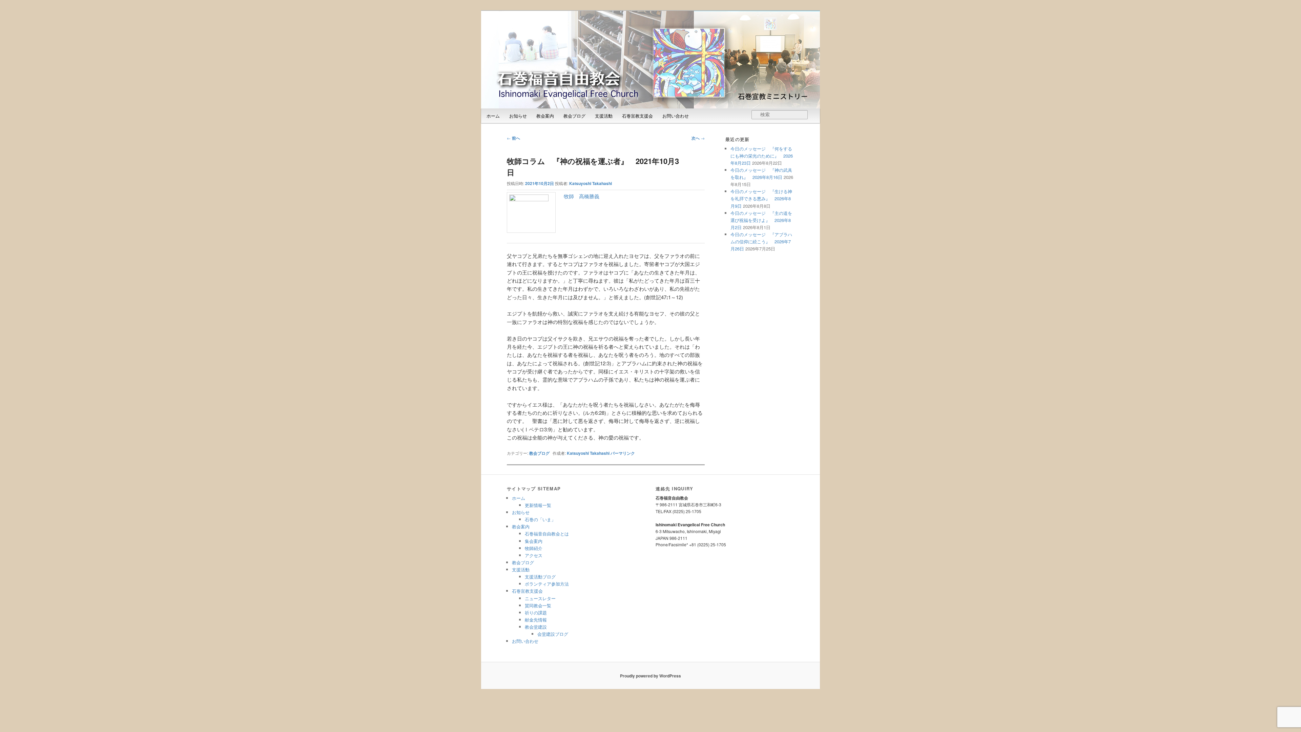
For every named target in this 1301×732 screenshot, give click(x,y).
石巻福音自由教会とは (547, 533)
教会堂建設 (536, 627)
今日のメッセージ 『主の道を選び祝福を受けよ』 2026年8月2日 (761, 220)
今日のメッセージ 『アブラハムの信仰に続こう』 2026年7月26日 (761, 241)
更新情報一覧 (538, 505)
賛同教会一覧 (538, 605)
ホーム (493, 116)
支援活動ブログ (540, 576)
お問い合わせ (675, 116)
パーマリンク (623, 453)
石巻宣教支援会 (637, 116)
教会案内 (545, 116)
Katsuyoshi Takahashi (590, 183)
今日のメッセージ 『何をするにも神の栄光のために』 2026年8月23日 (761, 155)
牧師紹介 (533, 548)
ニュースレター (540, 598)
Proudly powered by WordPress (650, 676)
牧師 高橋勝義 (581, 196)
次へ (698, 138)
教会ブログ (574, 116)
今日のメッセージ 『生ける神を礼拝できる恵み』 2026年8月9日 (761, 198)
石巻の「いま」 (540, 519)
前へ (513, 138)
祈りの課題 (536, 612)
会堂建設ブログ (552, 634)
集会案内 (533, 541)
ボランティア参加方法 (547, 584)
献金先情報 (536, 619)
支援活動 (604, 116)
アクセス (533, 555)
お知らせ (518, 116)
